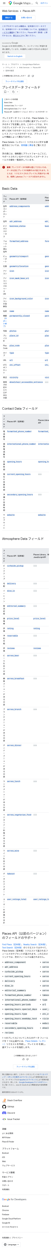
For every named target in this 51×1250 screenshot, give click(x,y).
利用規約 (5, 1189)
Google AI (6, 1223)
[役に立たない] (33, 76)
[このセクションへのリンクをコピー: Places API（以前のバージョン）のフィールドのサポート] (39, 938)
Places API (29, 11)
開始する (9, 17)
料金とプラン (7, 1177)
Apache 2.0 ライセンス (28, 1080)
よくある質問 (7, 1133)
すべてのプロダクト (10, 1227)
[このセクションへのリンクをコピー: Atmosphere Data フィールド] (4, 543)
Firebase (5, 1214)
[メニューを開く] (4, 3)
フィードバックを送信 (14, 81)
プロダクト (15, 64)
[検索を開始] (36, 3)
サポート (5, 1185)
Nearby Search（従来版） (34, 944)
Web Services (10, 11)
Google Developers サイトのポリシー (33, 1082)
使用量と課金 (27, 145)
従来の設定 (9, 71)
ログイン (44, 3)
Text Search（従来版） (12, 947)
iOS (3, 1157)
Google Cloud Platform (11, 1219)
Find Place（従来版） (11, 944)
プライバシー (17, 1238)
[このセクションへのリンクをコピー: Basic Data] (19, 188)
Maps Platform (28, 3)
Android (5, 1153)
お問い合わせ (26, 17)
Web (4, 1161)
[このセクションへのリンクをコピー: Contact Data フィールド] (40, 408)
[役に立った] (29, 76)
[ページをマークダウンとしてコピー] (13, 92)
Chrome (5, 1210)
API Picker (6, 1137)
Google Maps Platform (31, 64)
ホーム (4, 64)
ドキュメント (10, 67)
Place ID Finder (8, 1142)
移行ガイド (17, 36)
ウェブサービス (8, 1166)
